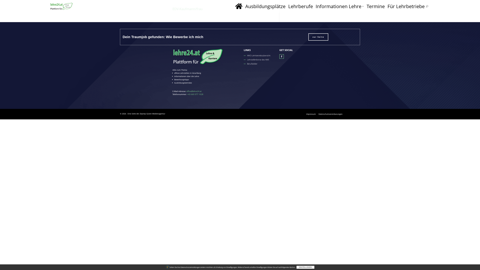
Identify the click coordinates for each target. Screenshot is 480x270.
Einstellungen (305, 267)
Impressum (311, 114)
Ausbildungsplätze (265, 6)
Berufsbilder (252, 63)
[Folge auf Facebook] (281, 56)
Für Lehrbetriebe (406, 6)
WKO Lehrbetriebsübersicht (258, 55)
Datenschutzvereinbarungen (330, 114)
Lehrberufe (300, 6)
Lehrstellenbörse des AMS (258, 59)
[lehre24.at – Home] (238, 6)
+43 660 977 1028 (195, 94)
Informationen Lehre (338, 6)
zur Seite (318, 37)
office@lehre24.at (194, 91)
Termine (376, 6)
